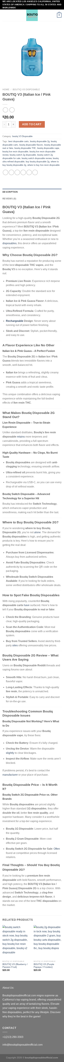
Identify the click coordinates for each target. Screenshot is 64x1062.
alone (37, 532)
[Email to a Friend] (23, 172)
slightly (10, 752)
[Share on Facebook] (11, 172)
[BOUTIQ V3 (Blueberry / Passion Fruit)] (16, 942)
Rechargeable (14, 321)
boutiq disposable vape (48, 148)
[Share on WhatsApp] (5, 172)
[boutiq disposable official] (32, 15)
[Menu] (4, 15)
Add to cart (31, 124)
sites (15, 645)
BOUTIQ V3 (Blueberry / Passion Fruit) (15, 965)
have (27, 605)
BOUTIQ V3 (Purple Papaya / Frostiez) (44, 965)
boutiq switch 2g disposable (23, 155)
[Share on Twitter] (17, 172)
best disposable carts (18, 141)
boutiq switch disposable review (37, 158)
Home (5, 89)
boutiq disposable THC (25, 148)
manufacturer (10, 774)
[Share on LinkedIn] (35, 172)
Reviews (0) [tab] (9, 198)
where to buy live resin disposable (43, 165)
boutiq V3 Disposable (26, 89)
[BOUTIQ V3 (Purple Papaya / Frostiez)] (48, 942)
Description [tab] (10, 192)
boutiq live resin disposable (15, 151)
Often (57, 848)
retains (21, 436)
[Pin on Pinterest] (29, 172)
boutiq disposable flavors (31, 145)
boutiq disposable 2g (40, 141)
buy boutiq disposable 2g (37, 161)
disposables (9, 243)
